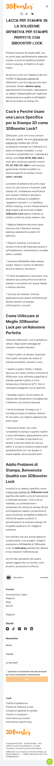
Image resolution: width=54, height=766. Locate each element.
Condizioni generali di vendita (21, 710)
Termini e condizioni (16, 714)
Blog (8, 602)
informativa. (36, 748)
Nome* (9, 645)
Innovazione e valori (16, 594)
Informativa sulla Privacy (19, 722)
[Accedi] (26, 14)
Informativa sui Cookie (18, 718)
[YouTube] (7, 628)
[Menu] (47, 6)
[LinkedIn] (31, 628)
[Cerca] (21, 14)
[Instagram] (19, 628)
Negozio (10, 598)
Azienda (9, 654)
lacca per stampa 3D (28, 78)
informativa (34, 674)
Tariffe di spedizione (17, 703)
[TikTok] (13, 628)
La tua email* (12, 662)
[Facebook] (25, 628)
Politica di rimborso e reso (19, 707)
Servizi (9, 605)
